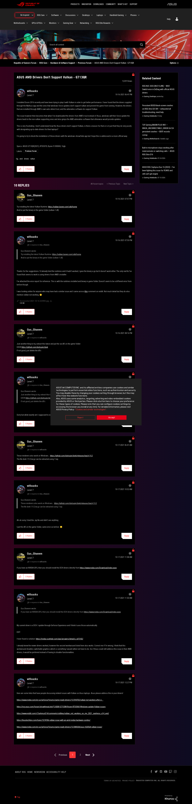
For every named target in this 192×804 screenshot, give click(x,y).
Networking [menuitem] (84, 23)
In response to (39, 245)
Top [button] (18, 797)
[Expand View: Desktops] (92, 15)
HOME (30, 772)
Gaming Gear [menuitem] (68, 23)
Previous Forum (85, 63)
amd (21, 159)
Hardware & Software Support (62, 63)
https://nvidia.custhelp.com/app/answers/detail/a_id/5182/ (59, 639)
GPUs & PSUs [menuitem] (37, 23)
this (86, 291)
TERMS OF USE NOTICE (112, 781)
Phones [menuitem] (133, 15)
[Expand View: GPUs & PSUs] (44, 23)
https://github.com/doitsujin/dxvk (35, 347)
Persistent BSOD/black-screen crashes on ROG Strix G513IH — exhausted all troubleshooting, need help (157, 108)
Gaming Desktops (150, 96)
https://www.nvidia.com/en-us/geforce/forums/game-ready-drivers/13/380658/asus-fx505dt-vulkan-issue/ (59, 727)
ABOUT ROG (20, 772)
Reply (126, 169)
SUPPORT (133, 4)
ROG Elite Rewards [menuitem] (103, 23)
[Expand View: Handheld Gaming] (125, 15)
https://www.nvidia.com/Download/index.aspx (98, 568)
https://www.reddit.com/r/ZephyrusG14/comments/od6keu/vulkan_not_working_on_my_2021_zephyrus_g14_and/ (63, 713)
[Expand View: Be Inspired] (32, 15)
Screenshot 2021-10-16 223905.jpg (34, 301)
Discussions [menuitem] (70, 15)
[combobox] (96, 44)
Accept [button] (111, 417)
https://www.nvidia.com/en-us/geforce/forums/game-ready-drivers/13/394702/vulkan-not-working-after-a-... (60, 700)
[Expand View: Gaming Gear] (75, 23)
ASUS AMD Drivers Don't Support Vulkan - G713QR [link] (114, 63)
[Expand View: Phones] (138, 15)
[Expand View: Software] (60, 15)
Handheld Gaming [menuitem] (117, 15)
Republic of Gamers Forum (25, 63)
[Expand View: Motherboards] (27, 23)
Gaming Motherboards (151, 139)
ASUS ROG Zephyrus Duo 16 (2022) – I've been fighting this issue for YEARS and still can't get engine (158, 170)
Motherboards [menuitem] (19, 23)
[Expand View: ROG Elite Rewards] (112, 23)
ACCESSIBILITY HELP (56, 772)
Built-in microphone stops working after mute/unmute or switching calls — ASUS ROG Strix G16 (158, 151)
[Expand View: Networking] (91, 23)
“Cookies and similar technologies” (90, 410)
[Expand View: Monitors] (58, 23)
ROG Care (43, 63)
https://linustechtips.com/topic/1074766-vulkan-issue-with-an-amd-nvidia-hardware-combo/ (53, 720)
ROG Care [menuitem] (41, 15)
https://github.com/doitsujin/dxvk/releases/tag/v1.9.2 (71, 456)
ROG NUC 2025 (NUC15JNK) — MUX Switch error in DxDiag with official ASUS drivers (158, 89)
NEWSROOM (39, 772)
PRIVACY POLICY (128, 781)
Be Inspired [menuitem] (25, 15)
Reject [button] (80, 417)
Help (168, 19)
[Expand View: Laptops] (105, 15)
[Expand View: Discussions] (77, 15)
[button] (20, 169)
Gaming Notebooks (150, 116)
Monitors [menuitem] (52, 23)
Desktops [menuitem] (86, 15)
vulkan (32, 159)
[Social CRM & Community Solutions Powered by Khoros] (171, 798)
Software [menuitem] (55, 15)
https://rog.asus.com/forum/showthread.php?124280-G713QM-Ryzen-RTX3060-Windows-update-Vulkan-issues (61, 707)
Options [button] (173, 63)
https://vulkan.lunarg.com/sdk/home (62, 207)
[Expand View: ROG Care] (46, 15)
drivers (26, 159)
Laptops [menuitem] (100, 15)
